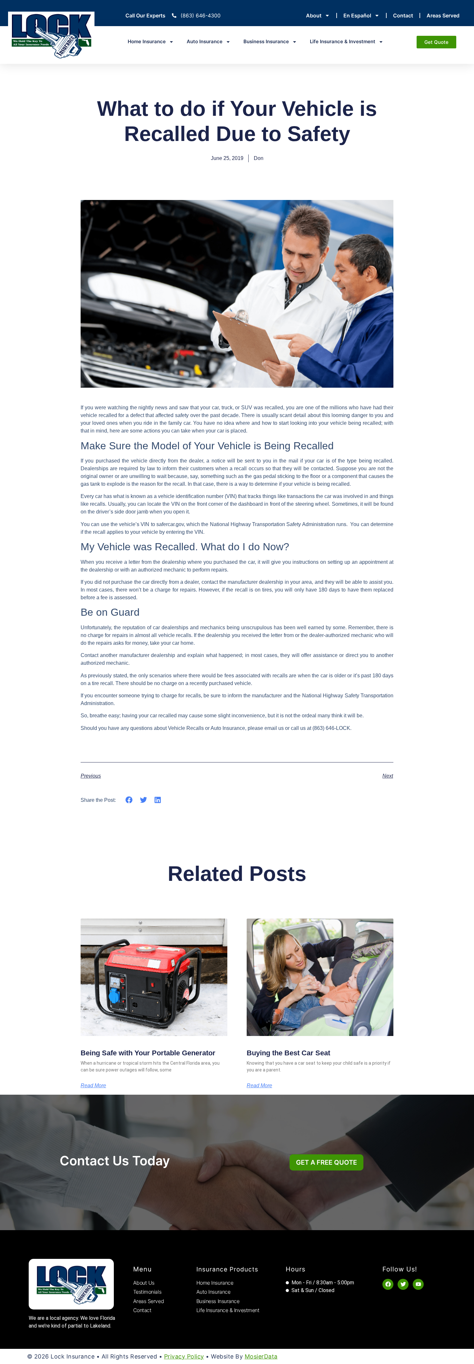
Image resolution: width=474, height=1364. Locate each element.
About (313, 15)
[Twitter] (403, 1284)
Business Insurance (266, 41)
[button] (129, 799)
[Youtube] (418, 1284)
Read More (93, 1085)
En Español (357, 15)
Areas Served (443, 15)
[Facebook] (387, 1284)
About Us (143, 1282)
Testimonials (147, 1292)
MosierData (261, 1356)
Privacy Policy (184, 1356)
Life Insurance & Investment (342, 41)
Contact (403, 15)
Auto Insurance (204, 41)
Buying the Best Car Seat (288, 1053)
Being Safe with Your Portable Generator (148, 1053)
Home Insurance (147, 41)
